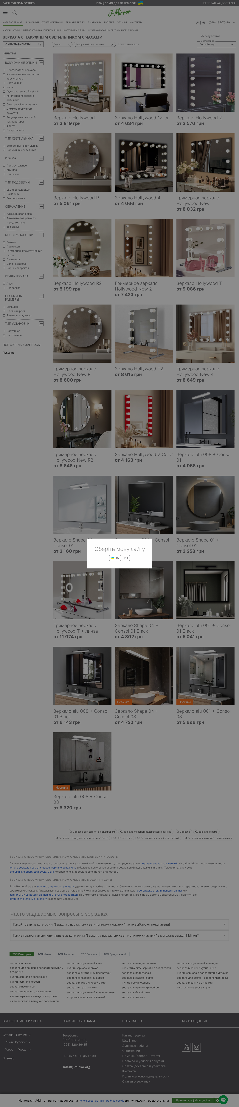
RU (126, 558)
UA (116, 558)
